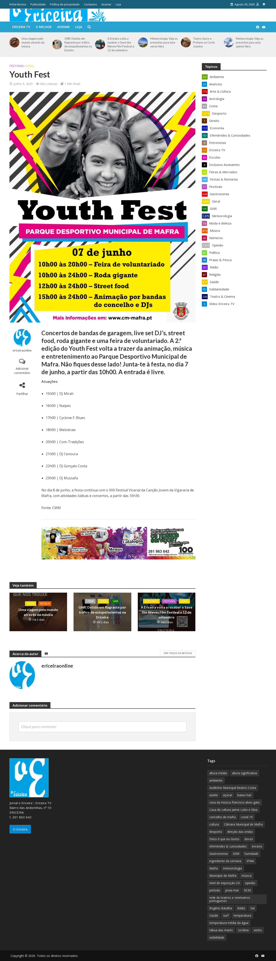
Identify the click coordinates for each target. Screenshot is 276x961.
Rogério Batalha (220, 908)
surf (226, 915)
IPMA (250, 861)
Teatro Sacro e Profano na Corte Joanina (204, 42)
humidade (251, 854)
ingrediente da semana (225, 861)
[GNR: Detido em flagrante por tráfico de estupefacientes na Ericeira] (56, 44)
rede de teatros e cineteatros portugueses (229, 899)
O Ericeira (20, 829)
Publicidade (38, 4)
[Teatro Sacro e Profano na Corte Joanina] (185, 42)
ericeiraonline (22, 350)
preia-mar (232, 890)
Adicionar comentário (22, 370)
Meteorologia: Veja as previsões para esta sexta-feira (164, 42)
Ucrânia (243, 930)
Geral (29, 66)
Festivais (16, 66)
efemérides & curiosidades (228, 846)
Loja (118, 4)
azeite (213, 795)
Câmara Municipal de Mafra (243, 824)
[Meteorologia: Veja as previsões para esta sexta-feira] (142, 42)
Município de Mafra (222, 876)
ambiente (216, 780)
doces (249, 839)
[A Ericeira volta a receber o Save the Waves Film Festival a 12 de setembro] (99, 44)
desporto (215, 832)
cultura (214, 824)
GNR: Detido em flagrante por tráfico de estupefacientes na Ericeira (78, 44)
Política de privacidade (65, 4)
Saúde (213, 915)
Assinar (106, 4)
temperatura (242, 915)
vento (258, 930)
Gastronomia (218, 854)
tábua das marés (221, 930)
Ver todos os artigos (178, 653)
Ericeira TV (21, 27)
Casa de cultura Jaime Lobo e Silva (233, 810)
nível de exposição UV (224, 883)
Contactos (90, 4)
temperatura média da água (228, 923)
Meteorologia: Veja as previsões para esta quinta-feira (249, 42)
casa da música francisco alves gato (234, 802)
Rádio (241, 908)
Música (45, 603)
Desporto (151, 601)
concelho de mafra (222, 817)
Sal (252, 908)
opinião (250, 883)
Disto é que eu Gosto (224, 839)
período (214, 890)
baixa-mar (244, 795)
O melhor (44, 27)
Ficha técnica (17, 4)
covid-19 (247, 817)
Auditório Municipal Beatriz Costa (232, 788)
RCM (247, 890)
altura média (218, 773)
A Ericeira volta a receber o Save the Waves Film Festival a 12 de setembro (120, 44)
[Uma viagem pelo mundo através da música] (13, 42)
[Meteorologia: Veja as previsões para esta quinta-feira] (228, 42)
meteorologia (232, 868)
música (246, 876)
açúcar (227, 795)
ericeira (257, 846)
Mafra (213, 868)
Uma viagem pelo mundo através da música (33, 42)
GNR (115, 601)
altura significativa (244, 773)
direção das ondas (240, 832)
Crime (90, 601)
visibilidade (216, 937)
